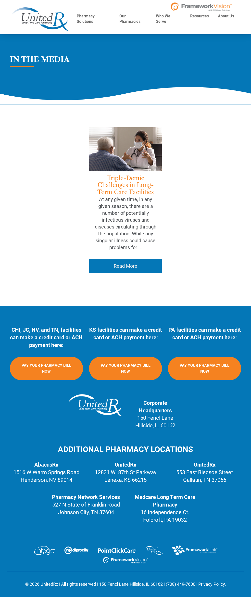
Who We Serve (163, 19)
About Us (226, 16)
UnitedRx (49, 584)
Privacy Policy (211, 584)
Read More (125, 266)
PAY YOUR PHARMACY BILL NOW (46, 368)
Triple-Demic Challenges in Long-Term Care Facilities (125, 185)
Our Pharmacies (130, 19)
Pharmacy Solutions (86, 19)
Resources (199, 16)
